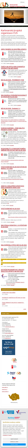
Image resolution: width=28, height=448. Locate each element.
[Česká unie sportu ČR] (14, 360)
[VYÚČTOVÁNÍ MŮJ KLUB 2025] (4, 213)
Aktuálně (12, 63)
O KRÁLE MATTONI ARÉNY (8, 292)
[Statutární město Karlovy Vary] (14, 417)
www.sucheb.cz (5, 391)
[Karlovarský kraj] (21, 412)
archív (25, 309)
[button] (2, 16)
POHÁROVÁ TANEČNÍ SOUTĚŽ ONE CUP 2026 (13, 297)
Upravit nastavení (14, 439)
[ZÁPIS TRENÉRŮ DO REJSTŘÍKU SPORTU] (4, 53)
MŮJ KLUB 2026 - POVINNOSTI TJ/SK (12, 80)
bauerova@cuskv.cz (9, 333)
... (23, 61)
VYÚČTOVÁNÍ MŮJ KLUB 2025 (10, 209)
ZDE (8, 203)
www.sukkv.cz (5, 387)
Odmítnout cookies (14, 441)
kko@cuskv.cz (8, 338)
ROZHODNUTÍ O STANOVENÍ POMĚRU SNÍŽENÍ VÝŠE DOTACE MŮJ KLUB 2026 (13, 149)
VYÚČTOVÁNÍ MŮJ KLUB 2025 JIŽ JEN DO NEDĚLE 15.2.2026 (14, 167)
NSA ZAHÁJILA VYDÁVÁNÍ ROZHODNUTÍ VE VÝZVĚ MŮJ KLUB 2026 (14, 96)
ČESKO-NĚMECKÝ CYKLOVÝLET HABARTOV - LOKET (13, 303)
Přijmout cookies (14, 444)
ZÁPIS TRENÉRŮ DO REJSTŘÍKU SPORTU (14, 49)
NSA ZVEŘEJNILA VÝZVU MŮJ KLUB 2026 (14, 245)
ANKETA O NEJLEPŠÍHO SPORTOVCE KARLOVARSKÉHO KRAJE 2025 (12, 187)
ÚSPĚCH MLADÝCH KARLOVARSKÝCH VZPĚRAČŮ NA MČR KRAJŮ (13, 67)
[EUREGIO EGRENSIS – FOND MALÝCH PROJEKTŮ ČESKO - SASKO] (4, 134)
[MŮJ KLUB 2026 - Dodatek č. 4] (4, 113)
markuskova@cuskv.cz (10, 326)
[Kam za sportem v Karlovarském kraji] (8, 347)
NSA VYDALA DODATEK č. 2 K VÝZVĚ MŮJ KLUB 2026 (14, 226)
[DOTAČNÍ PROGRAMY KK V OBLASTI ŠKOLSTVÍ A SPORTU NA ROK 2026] (4, 276)
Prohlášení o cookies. (7, 435)
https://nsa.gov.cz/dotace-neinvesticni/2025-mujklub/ (12, 179)
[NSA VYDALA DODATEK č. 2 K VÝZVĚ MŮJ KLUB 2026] (4, 231)
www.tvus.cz (4, 389)
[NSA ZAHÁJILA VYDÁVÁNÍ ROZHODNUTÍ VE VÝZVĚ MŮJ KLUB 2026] (4, 101)
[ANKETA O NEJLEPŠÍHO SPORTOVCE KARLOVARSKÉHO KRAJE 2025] (4, 192)
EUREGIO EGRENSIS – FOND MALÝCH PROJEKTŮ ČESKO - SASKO (13, 129)
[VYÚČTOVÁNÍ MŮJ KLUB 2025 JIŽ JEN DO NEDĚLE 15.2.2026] (4, 173)
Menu (23, 2)
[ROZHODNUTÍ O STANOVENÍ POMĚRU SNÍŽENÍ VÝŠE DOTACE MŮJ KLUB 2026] (4, 154)
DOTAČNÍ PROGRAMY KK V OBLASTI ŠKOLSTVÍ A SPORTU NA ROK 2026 (12, 270)
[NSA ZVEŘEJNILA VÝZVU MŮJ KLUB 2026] (4, 249)
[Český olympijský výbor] (14, 378)
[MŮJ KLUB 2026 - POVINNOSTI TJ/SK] (4, 84)
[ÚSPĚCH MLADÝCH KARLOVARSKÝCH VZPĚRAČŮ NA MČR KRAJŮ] (4, 73)
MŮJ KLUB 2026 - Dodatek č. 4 (10, 108)
